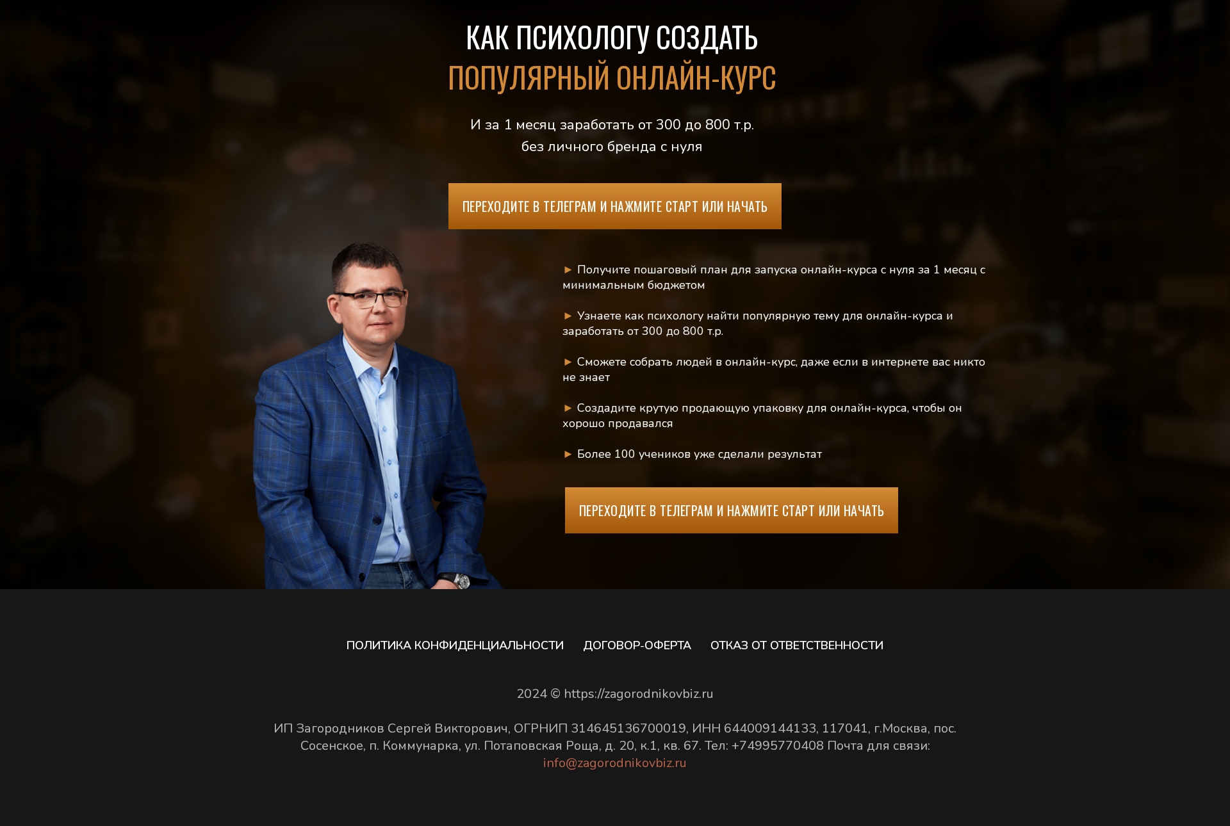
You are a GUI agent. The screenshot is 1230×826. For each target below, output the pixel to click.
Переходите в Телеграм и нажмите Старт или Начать (615, 206)
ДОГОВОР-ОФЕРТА (637, 645)
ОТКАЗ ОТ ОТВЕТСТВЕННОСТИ (796, 645)
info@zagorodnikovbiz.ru (615, 763)
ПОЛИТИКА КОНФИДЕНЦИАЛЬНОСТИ (455, 645)
